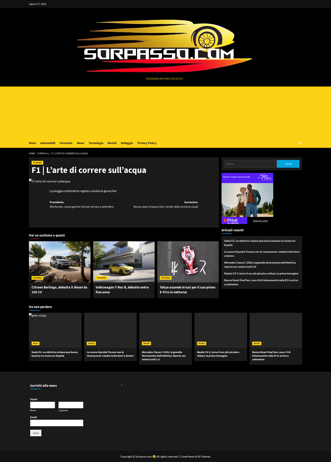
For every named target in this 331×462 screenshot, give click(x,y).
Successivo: (166, 204)
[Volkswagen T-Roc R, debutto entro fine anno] (124, 261)
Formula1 (66, 143)
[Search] (300, 143)
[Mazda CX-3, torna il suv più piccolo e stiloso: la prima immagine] (220, 330)
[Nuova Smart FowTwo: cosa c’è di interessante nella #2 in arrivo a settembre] (276, 330)
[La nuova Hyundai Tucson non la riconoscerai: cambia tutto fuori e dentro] (110, 330)
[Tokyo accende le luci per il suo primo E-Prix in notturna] (188, 261)
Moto (32, 143)
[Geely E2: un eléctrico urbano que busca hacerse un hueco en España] (55, 330)
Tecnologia (96, 143)
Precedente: (82, 204)
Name (34, 399)
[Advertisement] (165, 112)
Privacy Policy (146, 143)
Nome (33, 410)
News (80, 143)
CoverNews (187, 456)
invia (36, 433)
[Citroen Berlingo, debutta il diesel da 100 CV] (60, 261)
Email (34, 417)
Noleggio (127, 143)
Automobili (47, 143)
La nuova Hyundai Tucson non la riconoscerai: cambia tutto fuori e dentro (262, 253)
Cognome (63, 410)
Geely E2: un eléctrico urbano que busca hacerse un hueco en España (259, 242)
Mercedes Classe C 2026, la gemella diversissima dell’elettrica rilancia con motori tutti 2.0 (260, 264)
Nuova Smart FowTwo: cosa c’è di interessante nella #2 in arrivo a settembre (261, 282)
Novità (112, 143)
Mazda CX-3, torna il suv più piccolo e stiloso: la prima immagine (261, 273)
